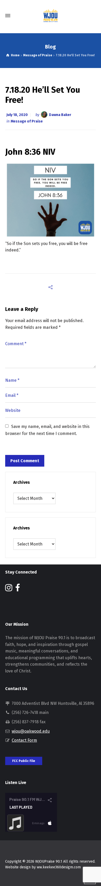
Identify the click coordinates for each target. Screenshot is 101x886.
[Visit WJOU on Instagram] (8, 589)
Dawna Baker (60, 115)
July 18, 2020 (17, 115)
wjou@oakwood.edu (31, 731)
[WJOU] (50, 16)
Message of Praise (27, 121)
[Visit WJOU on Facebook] (17, 589)
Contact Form (24, 740)
